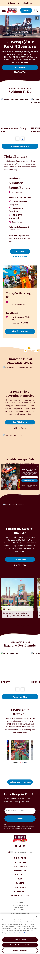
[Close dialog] (38, 465)
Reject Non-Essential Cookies (20, 945)
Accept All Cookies (20, 940)
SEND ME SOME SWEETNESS (29, 480)
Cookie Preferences (20, 950)
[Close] (36, 916)
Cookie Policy (13, 933)
